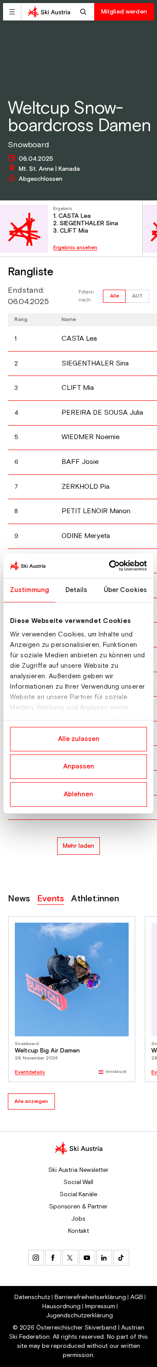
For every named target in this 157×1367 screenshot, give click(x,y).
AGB (136, 1297)
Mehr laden (78, 846)
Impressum (100, 1306)
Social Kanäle (78, 1194)
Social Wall (78, 1182)
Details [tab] (76, 589)
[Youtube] (87, 1257)
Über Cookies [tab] (125, 589)
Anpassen (78, 766)
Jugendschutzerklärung (79, 1316)
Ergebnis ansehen (75, 247)
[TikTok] (121, 1257)
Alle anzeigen (31, 1101)
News (19, 898)
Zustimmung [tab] (29, 589)
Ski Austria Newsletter (78, 1170)
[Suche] (84, 11)
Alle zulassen (78, 738)
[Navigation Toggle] (12, 11)
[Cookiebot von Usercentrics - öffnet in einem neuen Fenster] (111, 566)
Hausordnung (61, 1306)
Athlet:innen (95, 898)
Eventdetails (30, 1072)
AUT (137, 296)
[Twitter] (70, 1257)
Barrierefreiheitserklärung (90, 1297)
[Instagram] (36, 1257)
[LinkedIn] (104, 1257)
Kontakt (78, 1231)
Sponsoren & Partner (78, 1207)
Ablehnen (78, 794)
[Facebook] (53, 1257)
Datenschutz (32, 1297)
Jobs (78, 1219)
